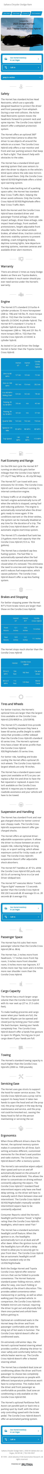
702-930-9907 (29, 1453)
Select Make (6, 13)
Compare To (25, 13)
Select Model (16, 13)
